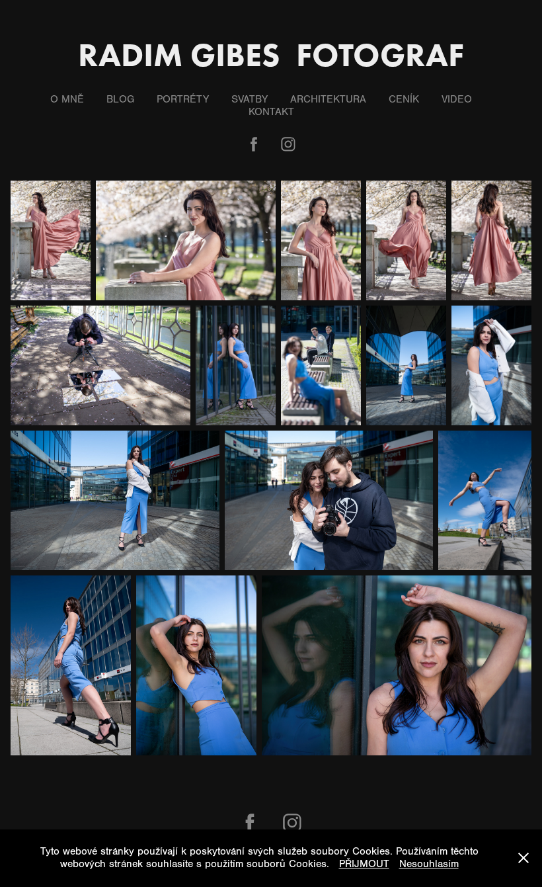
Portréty (183, 99)
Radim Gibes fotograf (271, 54)
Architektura (328, 99)
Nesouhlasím (429, 864)
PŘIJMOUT (364, 864)
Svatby (249, 99)
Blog (120, 99)
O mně (67, 99)
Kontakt (271, 112)
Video (457, 99)
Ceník (404, 99)
